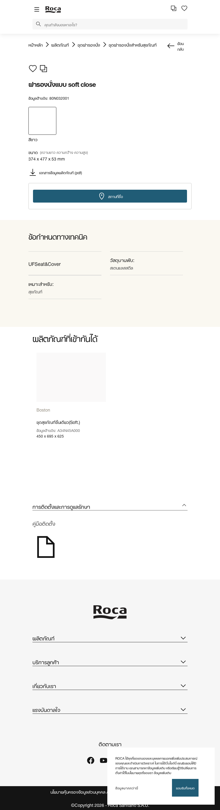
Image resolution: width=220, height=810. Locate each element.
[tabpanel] (71, 401)
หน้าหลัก (35, 44)
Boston (43, 409)
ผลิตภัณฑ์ (60, 44)
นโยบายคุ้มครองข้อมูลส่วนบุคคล (77, 791)
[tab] (110, 506)
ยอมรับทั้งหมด (185, 788)
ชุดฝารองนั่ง (89, 44)
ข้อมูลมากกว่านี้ (126, 787)
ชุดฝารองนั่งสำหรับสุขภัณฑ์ (133, 44)
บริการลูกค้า (45, 661)
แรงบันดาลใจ (46, 709)
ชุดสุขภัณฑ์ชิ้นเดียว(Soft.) (58, 422)
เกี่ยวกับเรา (44, 685)
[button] (38, 24)
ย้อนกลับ (180, 45)
